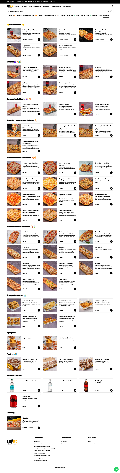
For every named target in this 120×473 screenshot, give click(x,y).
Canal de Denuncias (40, 453)
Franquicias (37, 441)
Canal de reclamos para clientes (43, 444)
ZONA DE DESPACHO (35, 6)
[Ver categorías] (111, 15)
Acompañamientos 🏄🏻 (68, 15)
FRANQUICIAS (67, 6)
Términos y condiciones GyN (42, 446)
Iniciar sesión (92, 444)
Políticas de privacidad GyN (42, 455)
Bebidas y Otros (97, 15)
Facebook (63, 444)
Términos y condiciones (40, 458)
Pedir (89, 441)
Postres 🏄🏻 (87, 15)
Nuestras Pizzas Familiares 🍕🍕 (27, 15)
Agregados (79, 15)
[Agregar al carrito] (39, 39)
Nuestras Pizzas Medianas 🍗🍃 (49, 15)
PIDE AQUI (24, 6)
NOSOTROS (46, 6)
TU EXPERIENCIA (56, 6)
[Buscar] (7, 15)
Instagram (64, 441)
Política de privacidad (40, 460)
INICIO (17, 6)
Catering (106, 15)
